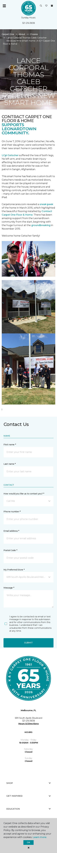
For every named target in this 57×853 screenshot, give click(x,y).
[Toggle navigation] (4, 6)
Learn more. (40, 837)
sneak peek (46, 204)
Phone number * (12, 512)
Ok (28, 842)
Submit (28, 642)
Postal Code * (10, 550)
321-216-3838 (28, 23)
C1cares (34, 34)
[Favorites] (46, 6)
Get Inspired (14, 796)
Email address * (11, 531)
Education (13, 809)
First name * (10, 445)
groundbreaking (40, 225)
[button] (41, 6)
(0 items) (52, 6)
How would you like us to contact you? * (24, 494)
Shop (9, 783)
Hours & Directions (28, 723)
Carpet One (8, 34)
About (22, 34)
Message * (9, 588)
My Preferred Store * (14, 570)
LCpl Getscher (10, 155)
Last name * (10, 464)
